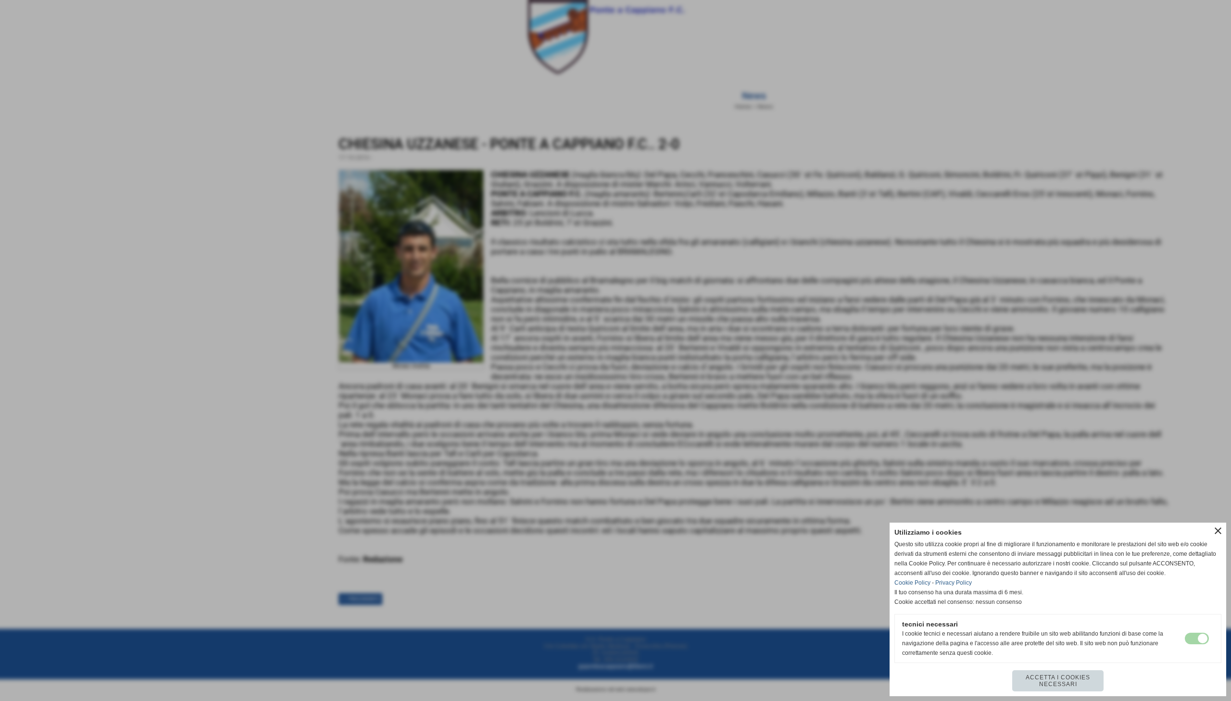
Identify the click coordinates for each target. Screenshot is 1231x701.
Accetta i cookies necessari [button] (1058, 681)
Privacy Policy (953, 582)
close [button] (1218, 531)
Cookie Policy (912, 582)
